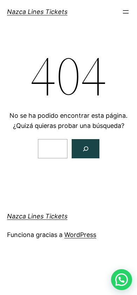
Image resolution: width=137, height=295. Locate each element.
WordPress (80, 234)
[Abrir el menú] (126, 12)
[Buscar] (85, 148)
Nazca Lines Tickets (37, 11)
